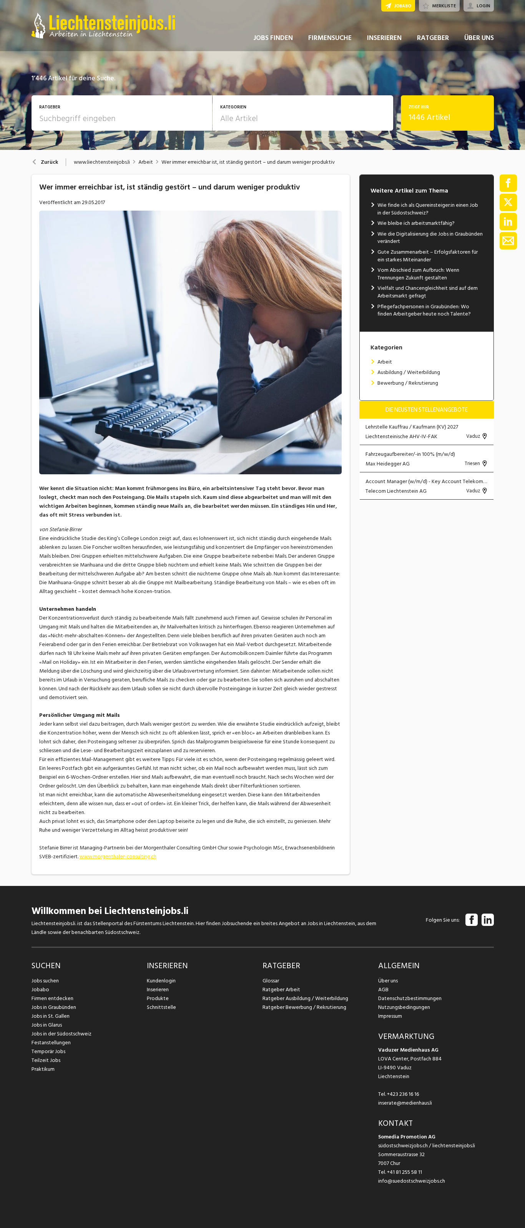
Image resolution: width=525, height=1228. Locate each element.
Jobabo (40, 989)
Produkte (158, 998)
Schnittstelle (161, 1007)
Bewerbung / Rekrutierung (407, 383)
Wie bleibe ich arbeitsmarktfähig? (416, 223)
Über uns (388, 980)
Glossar (270, 980)
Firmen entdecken (52, 998)
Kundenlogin (161, 980)
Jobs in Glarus (47, 1024)
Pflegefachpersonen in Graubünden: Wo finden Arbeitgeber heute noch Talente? (424, 310)
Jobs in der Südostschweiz (61, 1033)
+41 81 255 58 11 (404, 1172)
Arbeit (145, 162)
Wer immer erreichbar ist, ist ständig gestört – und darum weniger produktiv (248, 162)
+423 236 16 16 (403, 1094)
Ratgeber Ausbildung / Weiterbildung (305, 998)
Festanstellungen (51, 1042)
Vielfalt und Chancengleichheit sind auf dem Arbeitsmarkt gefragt (427, 292)
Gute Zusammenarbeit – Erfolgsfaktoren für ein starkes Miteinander (427, 256)
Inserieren (158, 989)
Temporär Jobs (48, 1051)
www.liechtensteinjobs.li (102, 162)
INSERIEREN (384, 37)
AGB (383, 989)
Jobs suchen (45, 980)
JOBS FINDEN (273, 37)
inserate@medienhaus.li (405, 1102)
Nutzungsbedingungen (404, 1007)
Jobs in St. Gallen (51, 1016)
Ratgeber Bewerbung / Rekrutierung (304, 1007)
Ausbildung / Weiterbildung (408, 372)
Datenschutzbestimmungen (410, 998)
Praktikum (43, 1069)
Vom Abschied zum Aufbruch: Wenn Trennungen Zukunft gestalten (418, 274)
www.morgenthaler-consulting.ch (118, 856)
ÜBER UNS (479, 37)
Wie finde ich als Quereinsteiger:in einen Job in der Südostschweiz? (427, 209)
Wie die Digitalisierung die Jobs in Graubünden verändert (430, 237)
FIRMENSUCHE (330, 37)
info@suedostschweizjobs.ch (411, 1180)
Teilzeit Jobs (46, 1060)
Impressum (390, 1016)
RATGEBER (433, 37)
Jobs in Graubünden (54, 1007)
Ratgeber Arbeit (281, 989)
